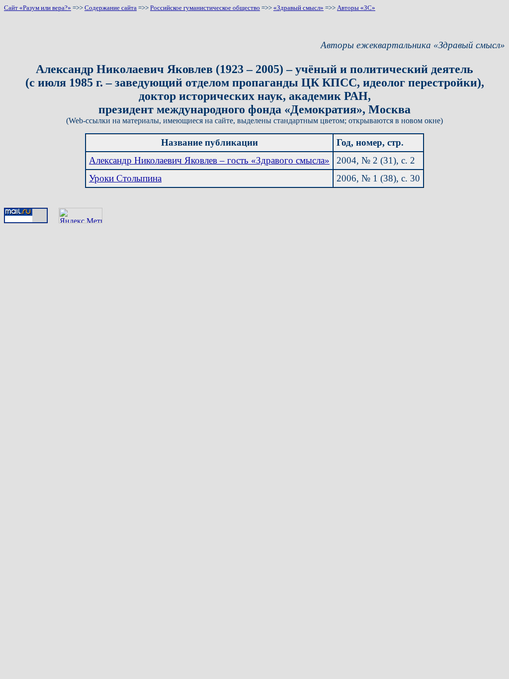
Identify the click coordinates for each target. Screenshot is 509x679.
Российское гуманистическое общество (205, 7)
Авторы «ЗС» (356, 7)
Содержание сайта (111, 7)
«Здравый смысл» (298, 7)
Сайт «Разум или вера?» (37, 7)
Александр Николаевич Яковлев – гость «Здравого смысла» (209, 160)
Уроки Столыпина (125, 178)
